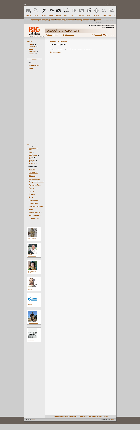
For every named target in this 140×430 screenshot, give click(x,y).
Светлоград (98, 20)
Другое (31, 68)
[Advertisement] (34, 103)
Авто (30, 161)
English (30, 149)
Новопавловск (84, 20)
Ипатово (92, 19)
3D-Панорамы (32, 148)
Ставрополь (53, 41)
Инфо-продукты (35, 215)
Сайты (31, 44)
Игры (31, 209)
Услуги (31, 188)
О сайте (106, 416)
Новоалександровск (75, 20)
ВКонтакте (32, 51)
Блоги (31, 49)
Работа (31, 191)
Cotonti (33, 419)
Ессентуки (64, 19)
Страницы (32, 46)
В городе (32, 176)
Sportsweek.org (33, 155)
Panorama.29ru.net (33, 323)
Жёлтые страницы (36, 206)
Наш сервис (92, 416)
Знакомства (33, 200)
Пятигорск (91, 20)
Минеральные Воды (43, 20)
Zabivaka (31, 157)
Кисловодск (98, 19)
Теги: (28, 144)
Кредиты (32, 194)
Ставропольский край (36, 19)
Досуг (31, 197)
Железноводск (71, 19)
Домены (99, 416)
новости (34, 59)
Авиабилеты (32, 160)
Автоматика (32, 163)
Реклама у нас (34, 218)
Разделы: (29, 41)
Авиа (30, 158)
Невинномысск (59, 20)
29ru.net (112, 419)
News (30, 151)
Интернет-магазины (36, 182)
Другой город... (110, 20)
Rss (30, 154)
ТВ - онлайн (33, 173)
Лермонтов (35, 20)
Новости (31, 53)
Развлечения (33, 203)
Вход (106, 4)
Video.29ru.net (31, 340)
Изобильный (86, 19)
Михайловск (52, 20)
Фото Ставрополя (62, 41)
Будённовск (52, 19)
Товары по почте (35, 212)
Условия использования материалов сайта (65, 416)
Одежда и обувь (35, 185)
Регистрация (112, 4)
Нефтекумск (67, 20)
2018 (30, 146)
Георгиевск (58, 19)
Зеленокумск (79, 19)
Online (30, 152)
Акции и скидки (34, 179)
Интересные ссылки (34, 65)
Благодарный (45, 19)
